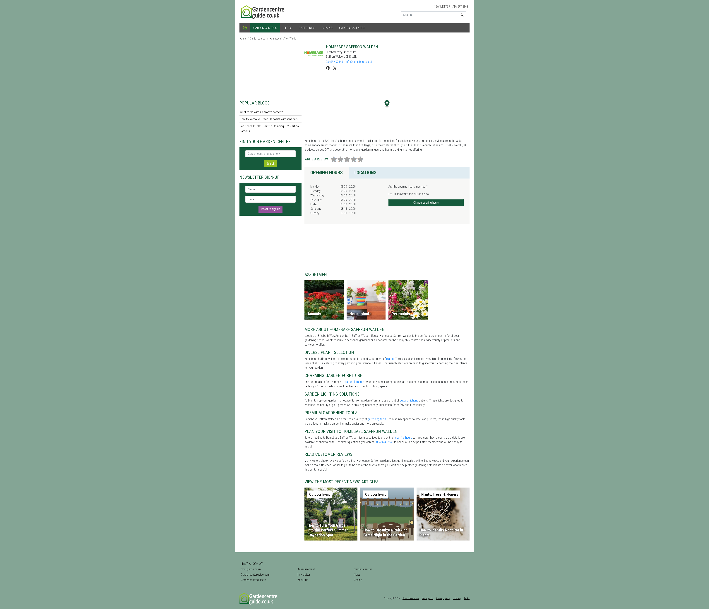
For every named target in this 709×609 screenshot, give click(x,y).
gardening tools (377, 419)
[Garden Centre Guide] (263, 11)
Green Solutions (411, 598)
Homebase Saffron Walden (283, 38)
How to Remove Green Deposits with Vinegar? (268, 119)
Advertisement (306, 569)
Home (242, 38)
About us (302, 580)
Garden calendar (352, 28)
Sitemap (457, 598)
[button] (387, 104)
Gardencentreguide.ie (253, 580)
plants (390, 359)
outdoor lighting (409, 400)
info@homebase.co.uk (359, 62)
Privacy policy (443, 598)
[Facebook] (327, 68)
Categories (307, 28)
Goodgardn (427, 598)
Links (467, 598)
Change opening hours (426, 202)
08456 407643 (334, 62)
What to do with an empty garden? (261, 112)
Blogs (288, 28)
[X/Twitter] (335, 68)
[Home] (244, 27)
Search (270, 163)
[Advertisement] (270, 70)
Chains (327, 28)
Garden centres (265, 28)
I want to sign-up (270, 209)
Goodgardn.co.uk (251, 569)
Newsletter (442, 6)
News (357, 574)
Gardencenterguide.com (255, 574)
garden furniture (354, 382)
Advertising (460, 6)
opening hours (403, 437)
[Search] (460, 14)
